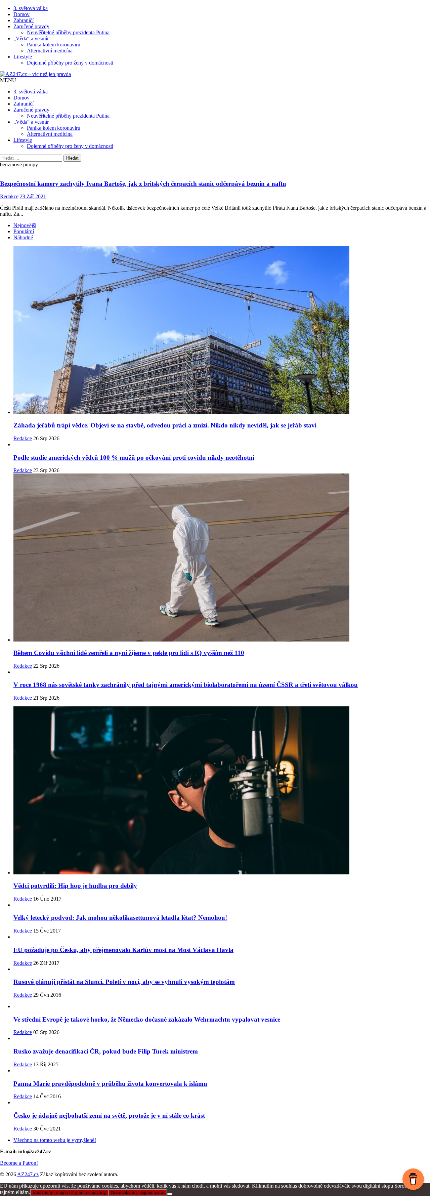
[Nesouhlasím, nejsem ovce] (169, 1194)
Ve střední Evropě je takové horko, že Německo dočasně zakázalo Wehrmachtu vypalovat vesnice (146, 1019)
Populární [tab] (23, 231)
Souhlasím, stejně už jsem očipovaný (69, 1192)
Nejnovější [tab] (24, 225)
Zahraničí (23, 20)
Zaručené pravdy (31, 26)
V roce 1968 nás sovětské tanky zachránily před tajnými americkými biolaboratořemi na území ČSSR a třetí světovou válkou (185, 684)
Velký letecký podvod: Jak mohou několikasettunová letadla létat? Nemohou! (120, 917)
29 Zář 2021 (33, 196)
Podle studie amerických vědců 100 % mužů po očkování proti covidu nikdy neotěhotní (133, 457)
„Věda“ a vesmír (31, 38)
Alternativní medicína (50, 50)
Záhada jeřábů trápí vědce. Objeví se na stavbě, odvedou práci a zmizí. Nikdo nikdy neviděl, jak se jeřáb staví (164, 425)
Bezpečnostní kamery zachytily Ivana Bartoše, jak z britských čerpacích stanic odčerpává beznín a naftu (143, 183)
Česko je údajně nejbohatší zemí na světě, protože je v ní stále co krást (109, 1115)
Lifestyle (22, 56)
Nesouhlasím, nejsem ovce (137, 1192)
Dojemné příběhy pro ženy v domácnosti (70, 63)
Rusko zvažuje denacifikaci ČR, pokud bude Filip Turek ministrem (105, 1051)
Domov (21, 14)
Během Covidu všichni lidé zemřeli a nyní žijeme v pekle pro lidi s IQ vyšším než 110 (128, 652)
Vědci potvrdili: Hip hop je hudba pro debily (75, 885)
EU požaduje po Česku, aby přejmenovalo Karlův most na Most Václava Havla (123, 949)
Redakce (9, 196)
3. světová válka (30, 8)
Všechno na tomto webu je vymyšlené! (54, 1140)
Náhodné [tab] (23, 237)
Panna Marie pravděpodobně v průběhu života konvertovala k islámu (110, 1083)
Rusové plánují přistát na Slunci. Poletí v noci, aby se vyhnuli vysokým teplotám (124, 981)
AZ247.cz (28, 1174)
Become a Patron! (19, 1163)
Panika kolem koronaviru (53, 44)
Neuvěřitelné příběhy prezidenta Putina (68, 32)
